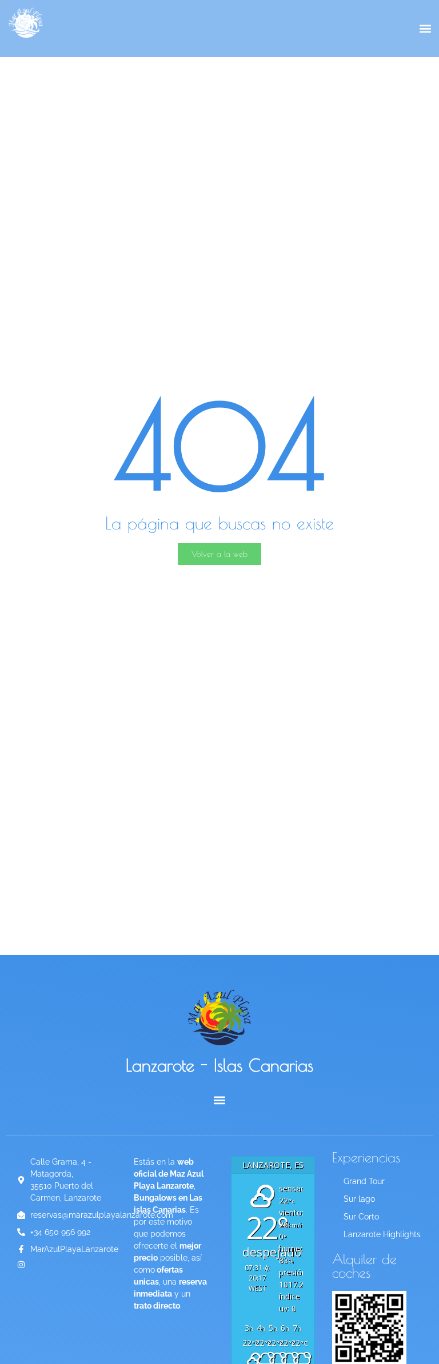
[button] (425, 28)
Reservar (387, 82)
